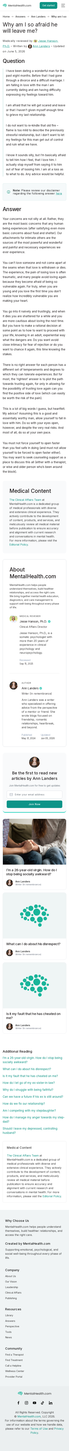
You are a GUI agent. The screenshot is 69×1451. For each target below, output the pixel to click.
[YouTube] (34, 1403)
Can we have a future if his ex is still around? (33, 1096)
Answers (20, 16)
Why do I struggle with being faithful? (28, 1089)
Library (9, 1315)
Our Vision (11, 1281)
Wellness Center (14, 1371)
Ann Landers (38, 16)
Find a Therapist (14, 1354)
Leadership (11, 1287)
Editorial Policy (18, 544)
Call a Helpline (13, 1365)
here (59, 193)
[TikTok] (43, 1403)
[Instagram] (26, 1403)
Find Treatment (14, 1360)
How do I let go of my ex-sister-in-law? (29, 1082)
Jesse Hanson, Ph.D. (33, 621)
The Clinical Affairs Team (25, 499)
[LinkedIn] (51, 1403)
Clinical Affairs (13, 1292)
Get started (48, 5)
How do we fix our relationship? (24, 1103)
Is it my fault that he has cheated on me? (30, 1076)
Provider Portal (13, 1376)
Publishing (11, 1298)
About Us (10, 1276)
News (8, 1337)
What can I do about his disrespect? (27, 1069)
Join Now (35, 804)
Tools (8, 1332)
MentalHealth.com (29, 1416)
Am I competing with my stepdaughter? (29, 1110)
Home (6, 16)
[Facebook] (18, 1403)
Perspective (12, 1326)
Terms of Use (39, 1428)
